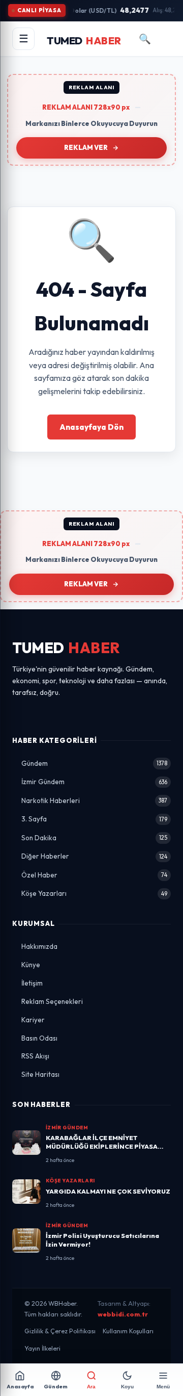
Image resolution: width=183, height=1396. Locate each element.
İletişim (32, 983)
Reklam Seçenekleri (52, 1001)
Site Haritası (40, 1074)
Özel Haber (94, 875)
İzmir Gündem (94, 782)
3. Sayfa (94, 819)
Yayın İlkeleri (42, 1348)
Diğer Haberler (94, 856)
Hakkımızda (39, 946)
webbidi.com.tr (123, 1314)
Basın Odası (39, 1038)
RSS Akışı (35, 1056)
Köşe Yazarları (94, 893)
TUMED (66, 647)
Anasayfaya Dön (91, 427)
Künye (30, 965)
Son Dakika (94, 838)
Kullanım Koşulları (128, 1331)
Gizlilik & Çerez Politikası (60, 1331)
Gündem (94, 763)
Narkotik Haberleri (94, 800)
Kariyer (33, 1020)
